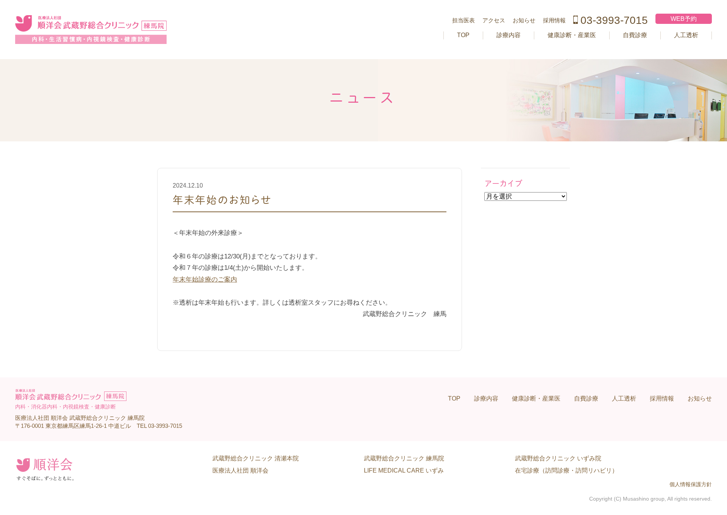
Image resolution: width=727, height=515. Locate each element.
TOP (463, 35)
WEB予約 (684, 19)
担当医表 (463, 20)
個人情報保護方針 (690, 484)
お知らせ (524, 20)
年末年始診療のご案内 (205, 279)
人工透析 (686, 35)
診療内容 (508, 35)
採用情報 (554, 20)
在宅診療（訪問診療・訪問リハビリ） (566, 470)
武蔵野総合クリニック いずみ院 (558, 458)
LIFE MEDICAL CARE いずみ (404, 470)
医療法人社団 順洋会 (240, 470)
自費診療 (635, 35)
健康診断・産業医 (572, 35)
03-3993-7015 (614, 20)
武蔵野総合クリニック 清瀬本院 (255, 458)
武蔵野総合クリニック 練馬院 (404, 458)
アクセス (493, 20)
